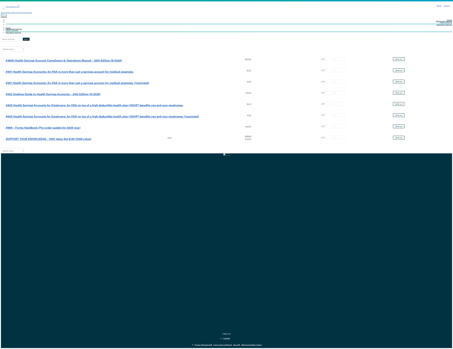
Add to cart (398, 59)
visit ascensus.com (12, 6)
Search (26, 39)
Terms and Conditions (222, 344)
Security (236, 344)
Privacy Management (203, 344)
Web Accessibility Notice (251, 344)
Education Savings (444, 24)
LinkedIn (226, 338)
